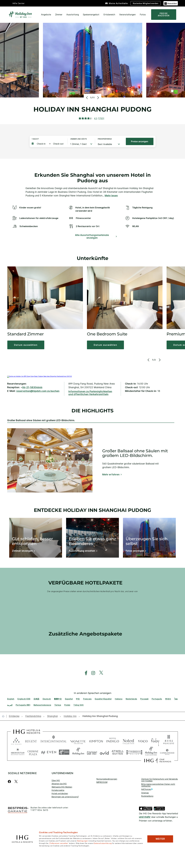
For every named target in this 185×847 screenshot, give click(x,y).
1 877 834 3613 (39, 810)
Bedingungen (82, 840)
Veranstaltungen (127, 14)
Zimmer (58, 14)
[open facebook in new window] (84, 673)
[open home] (4, 716)
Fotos (143, 14)
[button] (170, 3)
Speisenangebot (91, 14)
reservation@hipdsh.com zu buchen (37, 391)
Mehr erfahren (111, 474)
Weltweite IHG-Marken (62, 787)
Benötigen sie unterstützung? (65, 797)
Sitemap (145, 793)
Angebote (46, 14)
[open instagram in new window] (92, 673)
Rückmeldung (147, 796)
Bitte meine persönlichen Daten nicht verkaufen (158, 785)
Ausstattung (72, 14)
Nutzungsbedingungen (106, 779)
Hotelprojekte (58, 790)
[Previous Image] (87, 97)
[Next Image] (97, 97)
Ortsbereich (109, 14)
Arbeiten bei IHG (59, 784)
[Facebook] (10, 781)
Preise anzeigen (139, 141)
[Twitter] (16, 781)
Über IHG (56, 780)
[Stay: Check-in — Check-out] (48, 143)
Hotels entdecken (60, 793)
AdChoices (146, 789)
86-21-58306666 (32, 387)
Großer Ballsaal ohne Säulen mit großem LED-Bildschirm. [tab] (41, 420)
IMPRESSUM (101, 782)
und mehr (145, 816)
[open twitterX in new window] (99, 673)
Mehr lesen (111, 195)
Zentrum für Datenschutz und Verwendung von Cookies (160, 780)
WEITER (160, 839)
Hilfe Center (19, 3)
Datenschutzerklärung (103, 843)
